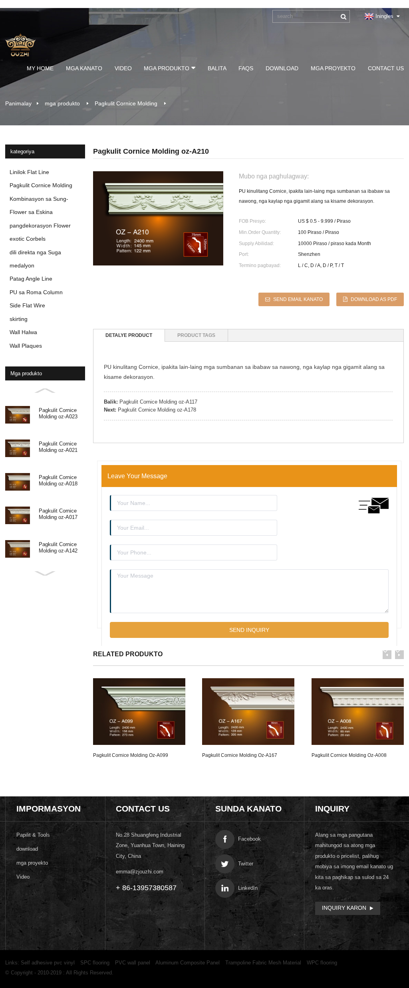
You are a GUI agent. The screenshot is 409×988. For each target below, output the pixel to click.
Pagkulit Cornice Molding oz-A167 (239, 755)
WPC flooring (322, 963)
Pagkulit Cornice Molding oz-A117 (158, 402)
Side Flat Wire (27, 305)
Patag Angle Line (31, 278)
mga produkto (166, 68)
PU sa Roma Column (36, 292)
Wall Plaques (26, 346)
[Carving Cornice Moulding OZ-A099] (139, 711)
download (282, 68)
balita (217, 68)
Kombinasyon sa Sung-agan (39, 201)
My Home (40, 68)
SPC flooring (94, 963)
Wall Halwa (23, 332)
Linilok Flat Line (29, 172)
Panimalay (18, 103)
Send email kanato (298, 299)
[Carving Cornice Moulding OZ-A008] (358, 711)
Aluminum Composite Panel (187, 963)
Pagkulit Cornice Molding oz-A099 (130, 755)
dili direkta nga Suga (35, 252)
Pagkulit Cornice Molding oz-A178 (157, 410)
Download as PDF (374, 299)
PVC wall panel (132, 963)
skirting (19, 319)
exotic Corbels (28, 239)
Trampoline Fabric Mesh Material (263, 963)
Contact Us (386, 68)
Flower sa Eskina (31, 212)
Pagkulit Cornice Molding (126, 103)
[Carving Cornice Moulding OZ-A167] (248, 711)
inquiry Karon (344, 908)
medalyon (22, 265)
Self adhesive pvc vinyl (48, 963)
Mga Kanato (84, 68)
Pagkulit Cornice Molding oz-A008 (349, 755)
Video (123, 68)
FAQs (245, 68)
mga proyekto (333, 68)
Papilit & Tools (33, 835)
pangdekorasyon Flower (40, 225)
